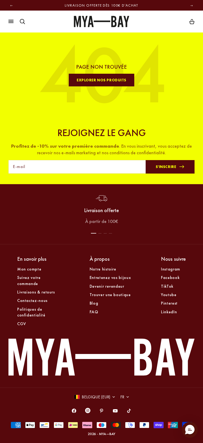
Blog (94, 303)
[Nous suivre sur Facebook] (74, 410)
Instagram (170, 269)
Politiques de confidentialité (31, 312)
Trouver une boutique (110, 294)
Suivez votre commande (29, 280)
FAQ (94, 312)
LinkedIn (169, 312)
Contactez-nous (32, 300)
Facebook (170, 277)
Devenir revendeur (107, 286)
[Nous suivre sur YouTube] (115, 410)
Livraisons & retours (36, 292)
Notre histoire (103, 269)
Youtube (168, 294)
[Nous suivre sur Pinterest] (101, 410)
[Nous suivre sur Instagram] (87, 411)
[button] (190, 430)
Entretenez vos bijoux (110, 277)
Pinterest (169, 303)
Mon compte (29, 269)
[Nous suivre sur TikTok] (129, 410)
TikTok (167, 286)
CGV (21, 324)
